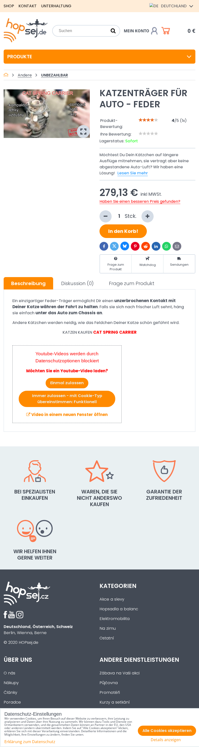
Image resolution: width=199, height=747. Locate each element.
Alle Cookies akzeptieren (166, 730)
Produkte (19, 56)
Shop (9, 6)
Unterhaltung (56, 6)
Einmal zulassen (67, 383)
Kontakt (27, 6)
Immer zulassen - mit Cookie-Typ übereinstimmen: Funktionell (67, 399)
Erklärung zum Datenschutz (29, 741)
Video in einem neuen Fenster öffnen (69, 414)
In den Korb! (123, 231)
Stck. (131, 216)
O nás (9, 673)
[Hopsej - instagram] (19, 617)
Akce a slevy (112, 599)
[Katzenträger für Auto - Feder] (47, 113)
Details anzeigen (166, 740)
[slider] (148, 120)
